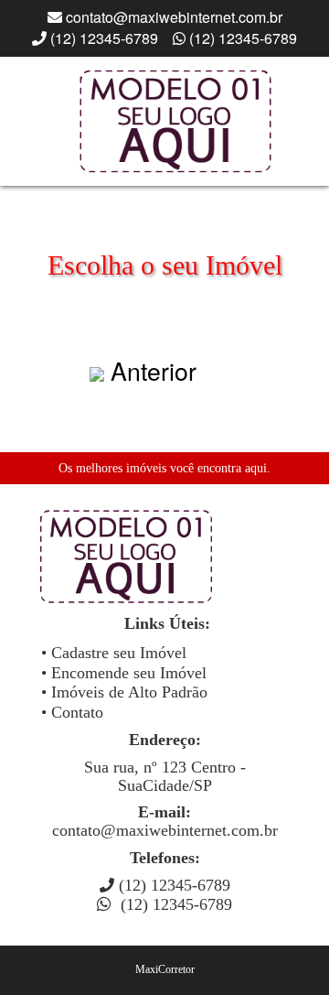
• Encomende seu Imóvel (124, 673)
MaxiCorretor (165, 969)
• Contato (72, 712)
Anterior (153, 370)
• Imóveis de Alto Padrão (124, 692)
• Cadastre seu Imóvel (113, 653)
